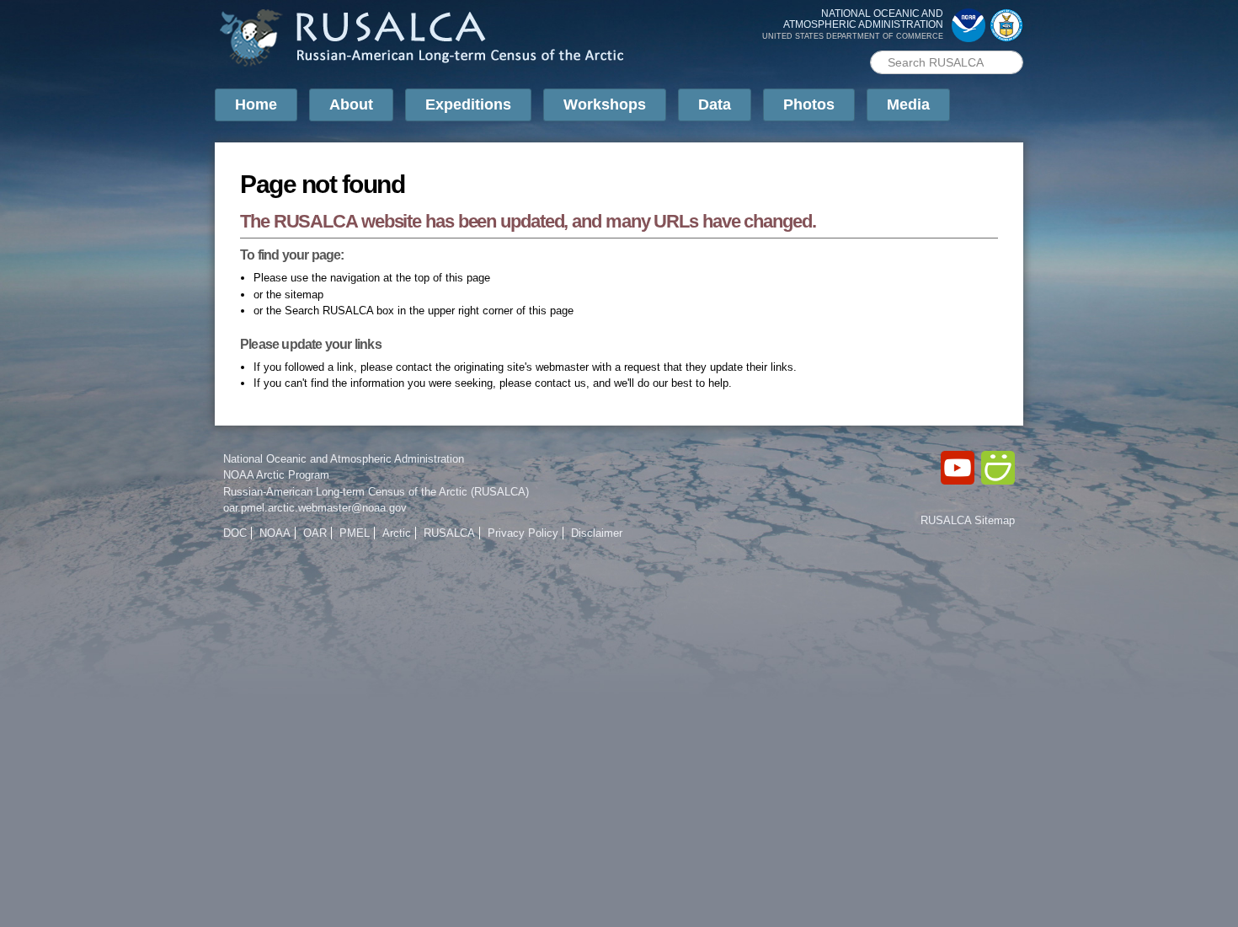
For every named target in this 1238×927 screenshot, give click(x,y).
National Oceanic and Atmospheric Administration (343, 459)
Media (908, 104)
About (351, 104)
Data (714, 104)
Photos (809, 104)
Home (256, 104)
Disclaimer (596, 533)
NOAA (275, 533)
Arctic (396, 533)
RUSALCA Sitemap (967, 520)
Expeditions (468, 104)
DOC (235, 533)
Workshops (604, 104)
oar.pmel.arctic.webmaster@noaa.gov (315, 507)
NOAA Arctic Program (276, 475)
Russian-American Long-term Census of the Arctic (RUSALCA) (376, 491)
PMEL (354, 533)
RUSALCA (449, 533)
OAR (315, 533)
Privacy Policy (523, 533)
